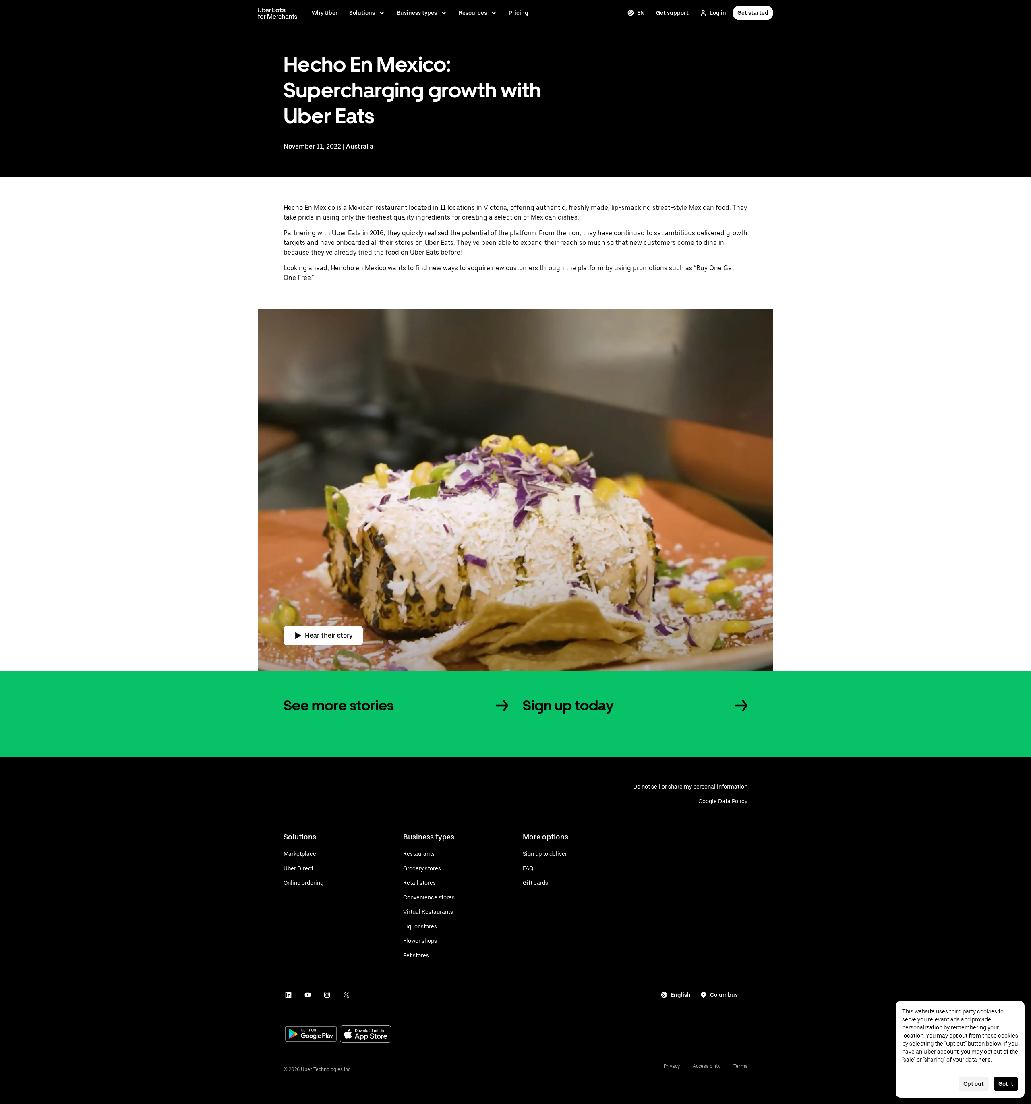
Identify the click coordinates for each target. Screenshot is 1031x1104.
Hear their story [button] (329, 635)
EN (641, 13)
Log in (718, 13)
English (681, 995)
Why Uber (325, 13)
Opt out (973, 1084)
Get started (752, 13)
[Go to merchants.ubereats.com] (277, 13)
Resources (473, 13)
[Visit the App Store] (365, 1034)
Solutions (362, 13)
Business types (417, 13)
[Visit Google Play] (311, 1034)
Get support (672, 13)
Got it (1005, 1084)
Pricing (518, 13)
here (984, 1059)
